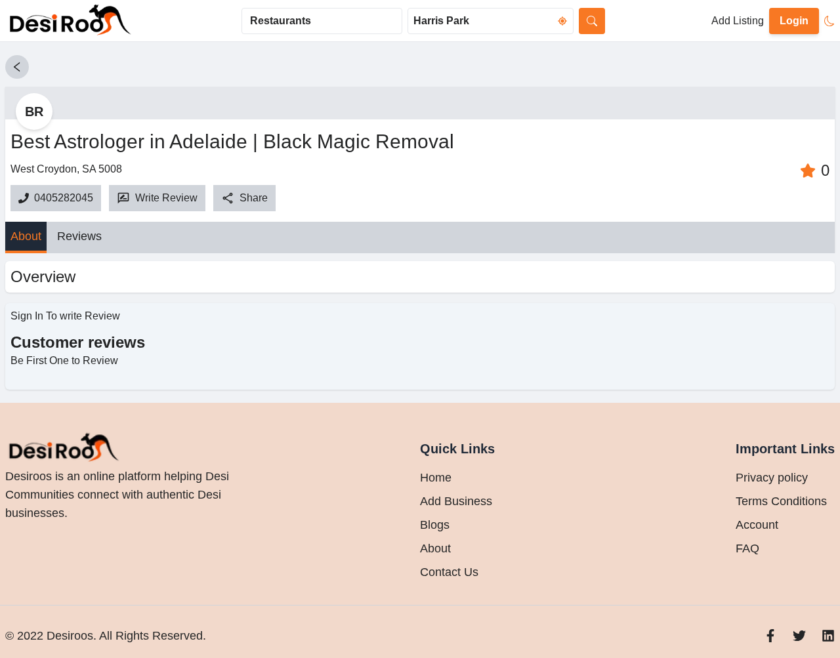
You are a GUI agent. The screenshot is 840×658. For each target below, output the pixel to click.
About (25, 236)
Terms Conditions (781, 501)
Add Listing (737, 20)
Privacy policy (772, 477)
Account (757, 524)
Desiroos (68, 635)
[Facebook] (770, 635)
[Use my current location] (562, 21)
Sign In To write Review (65, 315)
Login (794, 20)
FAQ (747, 548)
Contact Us (449, 572)
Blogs (435, 524)
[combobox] (322, 21)
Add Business (456, 501)
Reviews (79, 236)
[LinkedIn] (828, 635)
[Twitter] (799, 635)
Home (436, 477)
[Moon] (829, 21)
